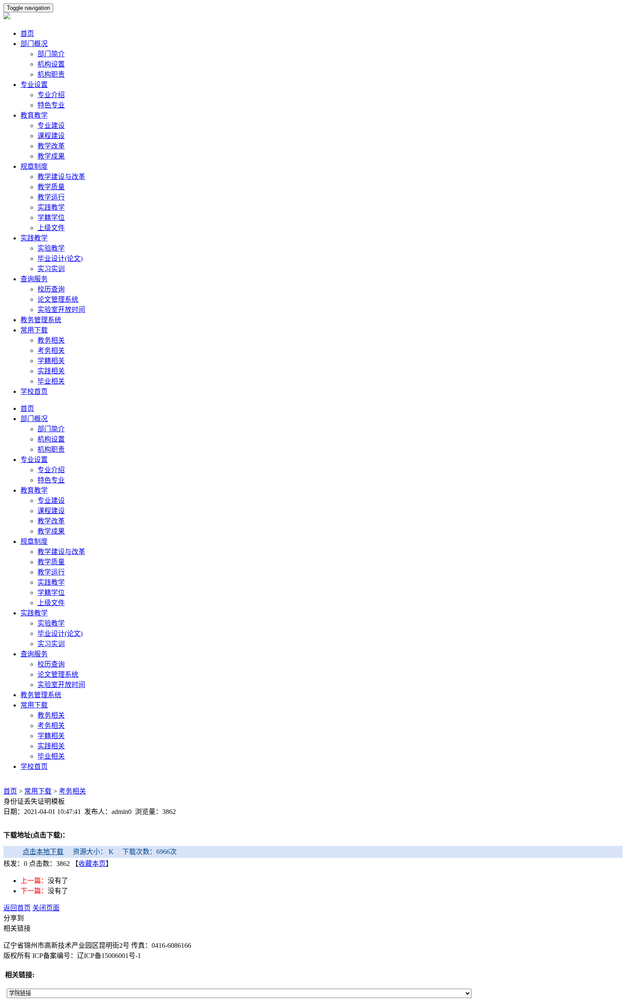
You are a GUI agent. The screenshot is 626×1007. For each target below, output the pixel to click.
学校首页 (34, 391)
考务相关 (51, 350)
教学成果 (51, 156)
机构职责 (51, 74)
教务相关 (51, 340)
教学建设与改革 (61, 176)
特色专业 (51, 105)
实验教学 (51, 248)
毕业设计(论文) (60, 258)
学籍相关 (51, 360)
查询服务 (34, 279)
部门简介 (51, 54)
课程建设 (51, 135)
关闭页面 (46, 908)
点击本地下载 (43, 851)
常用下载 (34, 330)
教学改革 (51, 146)
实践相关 (51, 371)
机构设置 (51, 64)
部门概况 (34, 43)
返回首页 (17, 908)
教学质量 (51, 186)
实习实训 (51, 268)
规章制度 (34, 166)
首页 (27, 33)
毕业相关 (51, 381)
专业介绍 (51, 94)
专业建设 (51, 125)
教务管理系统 (40, 319)
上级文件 (51, 227)
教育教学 (34, 115)
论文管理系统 (57, 299)
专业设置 (34, 84)
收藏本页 (92, 863)
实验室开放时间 (61, 309)
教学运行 (51, 197)
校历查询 (51, 289)
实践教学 (51, 207)
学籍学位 (51, 217)
